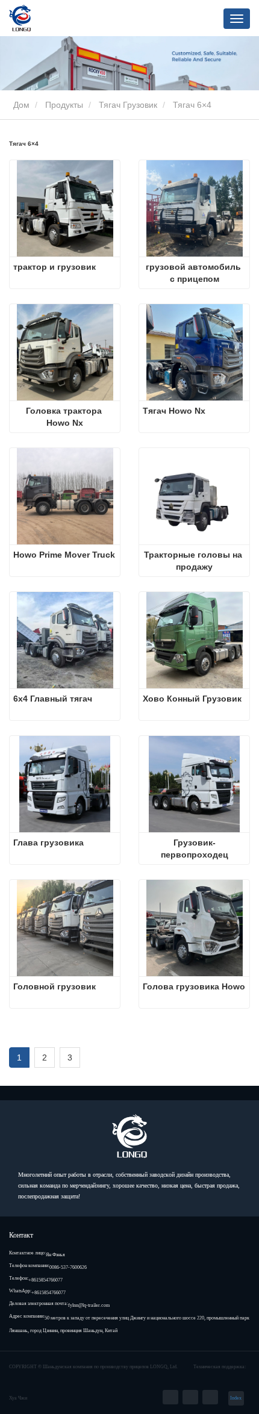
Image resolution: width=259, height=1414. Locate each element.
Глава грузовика (48, 842)
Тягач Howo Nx (174, 411)
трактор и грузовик (54, 267)
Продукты (64, 105)
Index (236, 1398)
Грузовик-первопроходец (194, 848)
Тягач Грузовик (128, 105)
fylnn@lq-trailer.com (89, 1305)
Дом (20, 105)
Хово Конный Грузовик (192, 698)
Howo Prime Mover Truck (64, 554)
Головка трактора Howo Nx (65, 417)
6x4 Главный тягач (52, 698)
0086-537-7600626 (68, 1267)
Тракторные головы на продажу (194, 561)
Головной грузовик (54, 986)
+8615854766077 (45, 1280)
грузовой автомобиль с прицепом (194, 273)
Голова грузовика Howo (194, 986)
